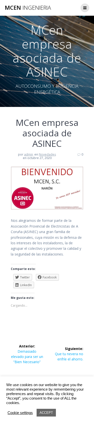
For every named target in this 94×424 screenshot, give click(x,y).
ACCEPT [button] (46, 413)
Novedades (47, 154)
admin (28, 154)
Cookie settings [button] (20, 413)
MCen (28, 7)
